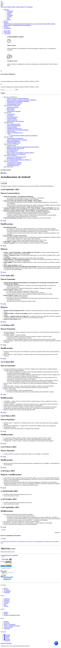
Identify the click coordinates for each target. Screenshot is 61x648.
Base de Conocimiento (36, 23)
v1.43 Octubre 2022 (47, 541)
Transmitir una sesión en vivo (14, 128)
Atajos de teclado (11, 145)
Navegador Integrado (12, 117)
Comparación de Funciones (14, 111)
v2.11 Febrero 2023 (20, 541)
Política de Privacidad (6, 643)
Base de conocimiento (12, 555)
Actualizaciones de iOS (13, 165)
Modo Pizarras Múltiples (13, 141)
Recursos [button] (6, 22)
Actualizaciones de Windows (14, 162)
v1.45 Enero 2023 (29, 541)
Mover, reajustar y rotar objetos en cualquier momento (20, 152)
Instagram (7, 640)
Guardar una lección (12, 119)
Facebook (7, 635)
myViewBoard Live (12, 151)
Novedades (27, 23)
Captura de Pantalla (12, 127)
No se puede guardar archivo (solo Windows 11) (19, 159)
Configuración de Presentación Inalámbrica (18, 129)
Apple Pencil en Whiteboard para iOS (16, 157)
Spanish (9, 7)
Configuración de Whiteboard (14, 102)
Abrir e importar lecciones (13, 124)
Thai (2, 7)
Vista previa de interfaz (13, 107)
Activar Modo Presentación (14, 125)
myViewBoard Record (12, 149)
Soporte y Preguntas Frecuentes (12, 625)
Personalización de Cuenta (13, 104)
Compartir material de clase (14, 142)
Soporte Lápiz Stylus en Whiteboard (16, 154)
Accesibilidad (7, 591)
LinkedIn (7, 636)
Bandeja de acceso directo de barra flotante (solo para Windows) (23, 147)
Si (2, 173)
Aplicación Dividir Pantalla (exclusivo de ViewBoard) (23, 135)
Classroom (9, 12)
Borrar (4, 220)
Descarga (6, 26)
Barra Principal (11, 108)
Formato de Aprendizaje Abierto (16, 23)
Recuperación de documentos (14, 158)
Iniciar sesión (7, 30)
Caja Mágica (10, 115)
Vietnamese (30, 7)
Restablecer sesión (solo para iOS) (15, 148)
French (5, 7)
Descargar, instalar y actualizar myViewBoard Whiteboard (21, 100)
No (6, 173)
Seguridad (6, 589)
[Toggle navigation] (2, 3)
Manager (9, 13)
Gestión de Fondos (11, 118)
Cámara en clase (11, 131)
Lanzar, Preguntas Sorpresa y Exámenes (17, 139)
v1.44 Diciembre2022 (38, 541)
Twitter (7, 637)
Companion (10, 15)
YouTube (7, 639)
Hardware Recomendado (24, 25)
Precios (5, 21)
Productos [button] (6, 9)
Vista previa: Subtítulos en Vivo (15, 132)
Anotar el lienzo (11, 114)
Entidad (6, 23)
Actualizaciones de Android (14, 164)
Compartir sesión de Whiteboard (15, 138)
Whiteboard (10, 11)
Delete (4, 303)
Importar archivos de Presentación (15, 121)
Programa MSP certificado (48, 23)
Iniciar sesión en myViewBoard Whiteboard (18, 101)
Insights (9, 19)
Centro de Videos (8, 627)
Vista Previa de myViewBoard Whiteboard (17, 98)
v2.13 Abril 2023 (4, 541)
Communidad (7, 28)
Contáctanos (7, 33)
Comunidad (4, 555)
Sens (8, 18)
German (17, 7)
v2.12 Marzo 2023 (12, 541)
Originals (9, 16)
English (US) (23, 7)
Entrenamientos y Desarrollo (11, 25)
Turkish (13, 7)
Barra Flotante (10, 110)
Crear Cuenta (7, 32)
